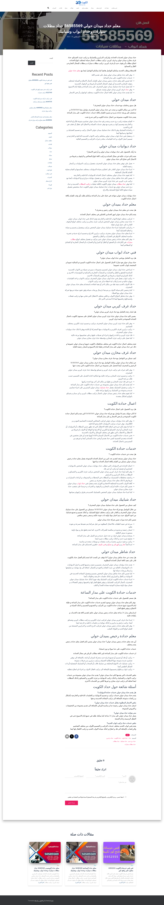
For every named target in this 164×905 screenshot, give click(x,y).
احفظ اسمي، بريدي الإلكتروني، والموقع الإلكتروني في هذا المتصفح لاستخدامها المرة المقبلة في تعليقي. (95, 797)
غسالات (50, 166)
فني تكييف (102, 544)
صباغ (66, 8)
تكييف (77, 8)
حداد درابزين (109, 738)
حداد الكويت (117, 738)
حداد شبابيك (104, 387)
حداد (127, 89)
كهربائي (116, 544)
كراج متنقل (99, 8)
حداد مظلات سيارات (130, 744)
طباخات (50, 162)
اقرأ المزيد (122, 882)
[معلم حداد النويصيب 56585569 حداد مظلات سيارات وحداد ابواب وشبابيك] (45, 852)
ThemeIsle (31, 900)
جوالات (71, 8)
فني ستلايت (114, 8)
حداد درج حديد (132, 741)
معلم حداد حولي (74, 71)
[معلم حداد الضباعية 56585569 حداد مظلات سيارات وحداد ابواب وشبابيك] (82, 852)
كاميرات (54, 8)
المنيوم (50, 133)
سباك (92, 8)
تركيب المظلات (85, 184)
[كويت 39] (82, 3)
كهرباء (50, 185)
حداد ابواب (81, 483)
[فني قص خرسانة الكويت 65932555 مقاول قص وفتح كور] (119, 852)
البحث (51, 58)
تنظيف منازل (85, 8)
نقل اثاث (107, 8)
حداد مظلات (121, 184)
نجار (123, 544)
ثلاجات (60, 8)
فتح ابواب (49, 170)
